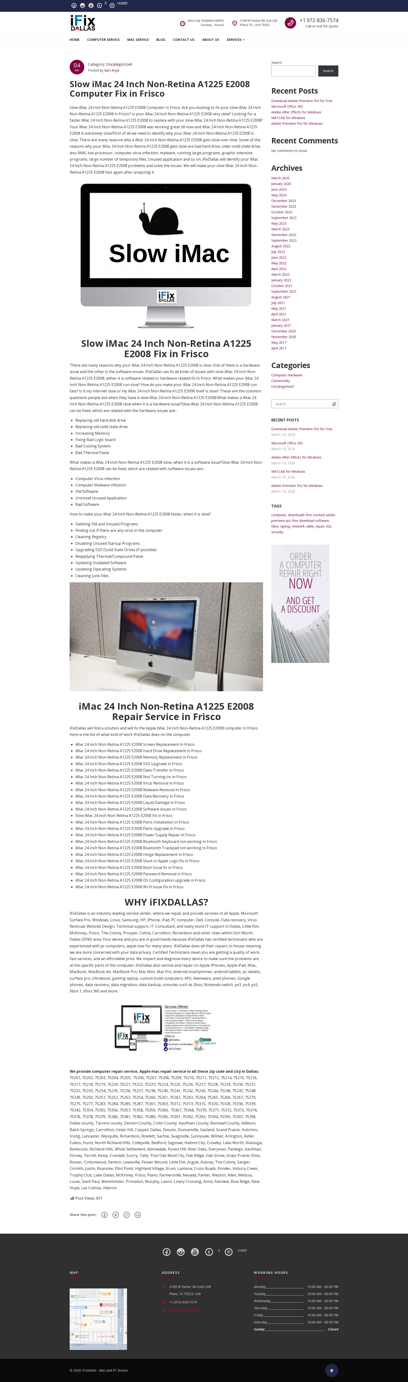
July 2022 (278, 251)
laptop (285, 526)
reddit (122, 3)
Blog (160, 39)
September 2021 (284, 291)
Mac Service (138, 39)
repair (319, 526)
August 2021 (280, 297)
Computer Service (103, 39)
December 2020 (283, 331)
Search (276, 62)
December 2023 (283, 200)
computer (278, 515)
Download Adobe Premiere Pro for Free (301, 101)
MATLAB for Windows (288, 118)
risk (328, 526)
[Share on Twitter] (115, 1214)
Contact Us (184, 39)
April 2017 (278, 348)
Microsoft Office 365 (287, 106)
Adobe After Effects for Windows (296, 112)
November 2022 (283, 234)
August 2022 (280, 246)
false (275, 526)
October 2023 (281, 212)
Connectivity (280, 380)
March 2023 (280, 229)
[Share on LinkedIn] (138, 1214)
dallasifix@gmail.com (185, 1310)
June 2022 (278, 257)
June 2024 (278, 189)
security (277, 532)
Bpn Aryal (111, 70)
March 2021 (280, 320)
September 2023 (284, 217)
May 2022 (278, 263)
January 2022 (281, 280)
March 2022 (280, 274)
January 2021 (281, 325)
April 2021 (278, 314)
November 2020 (283, 337)
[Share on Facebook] (104, 1214)
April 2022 (278, 268)
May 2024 (278, 195)
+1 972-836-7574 (319, 20)
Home (75, 39)
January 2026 (281, 183)
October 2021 (281, 285)
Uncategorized (119, 64)
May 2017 (278, 342)
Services (234, 39)
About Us (210, 39)
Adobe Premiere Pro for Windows (297, 123)
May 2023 (278, 223)
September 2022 (284, 240)
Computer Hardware (286, 375)
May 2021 (278, 308)
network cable (303, 526)
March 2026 (280, 178)
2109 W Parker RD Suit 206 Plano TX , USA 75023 (258, 22)
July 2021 (278, 302)
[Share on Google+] (126, 1214)
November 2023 (283, 206)
